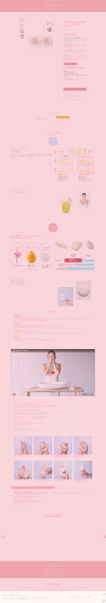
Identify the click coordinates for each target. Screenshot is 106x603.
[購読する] (88, 597)
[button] (22, 595)
